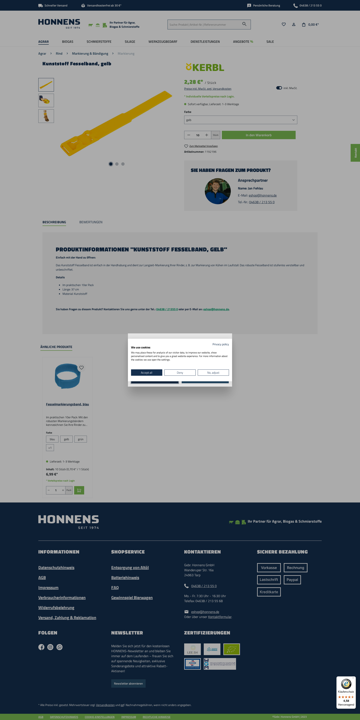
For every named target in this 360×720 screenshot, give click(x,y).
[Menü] (353, 678)
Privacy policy (220, 344)
